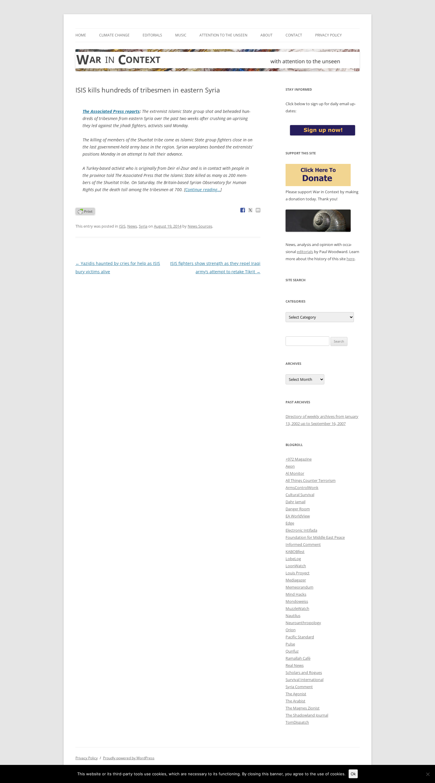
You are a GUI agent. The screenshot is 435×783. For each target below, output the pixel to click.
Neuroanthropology (303, 622)
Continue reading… (202, 189)
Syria (143, 226)
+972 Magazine (299, 459)
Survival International (304, 679)
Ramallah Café (298, 658)
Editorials (152, 35)
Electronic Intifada (301, 530)
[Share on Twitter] (250, 210)
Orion (291, 629)
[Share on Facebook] (242, 210)
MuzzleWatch (297, 608)
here (351, 258)
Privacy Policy (328, 35)
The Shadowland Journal (307, 715)
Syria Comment (299, 686)
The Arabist (295, 701)
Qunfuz (292, 651)
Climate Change (114, 35)
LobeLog (293, 558)
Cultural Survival (300, 494)
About (266, 35)
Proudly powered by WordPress (128, 757)
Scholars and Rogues (304, 672)
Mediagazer (296, 580)
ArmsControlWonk (302, 487)
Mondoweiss (297, 601)
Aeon (290, 466)
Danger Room (298, 509)
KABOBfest (295, 551)
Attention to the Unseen (223, 35)
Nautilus (293, 615)
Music (180, 35)
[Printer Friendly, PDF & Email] (85, 211)
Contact (294, 35)
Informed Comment (303, 544)
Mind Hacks (296, 594)
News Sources (200, 226)
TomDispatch (297, 722)
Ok (353, 773)
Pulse (290, 644)
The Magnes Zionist (303, 708)
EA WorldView (298, 516)
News (132, 226)
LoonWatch (296, 565)
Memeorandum (299, 587)
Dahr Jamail (295, 501)
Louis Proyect (298, 573)
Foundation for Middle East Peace (315, 537)
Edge (290, 523)
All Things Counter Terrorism (311, 480)
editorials (305, 251)
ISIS (122, 226)
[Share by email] (258, 210)
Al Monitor (295, 473)
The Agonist (296, 693)
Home (80, 35)
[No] (428, 774)
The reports (111, 111)
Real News (295, 665)
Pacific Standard (300, 637)
